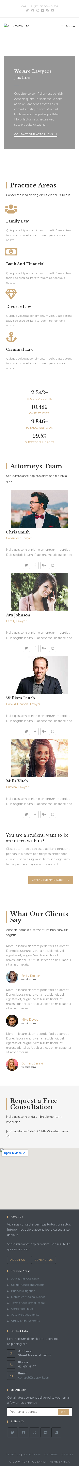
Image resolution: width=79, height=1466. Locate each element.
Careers (51, 1454)
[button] (35, 135)
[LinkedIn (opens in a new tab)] (42, 10)
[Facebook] (35, 565)
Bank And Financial (25, 264)
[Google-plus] (43, 565)
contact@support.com (34, 1377)
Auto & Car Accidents (25, 1278)
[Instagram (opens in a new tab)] (37, 10)
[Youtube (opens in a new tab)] (52, 10)
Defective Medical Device (28, 1296)
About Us (17, 1259)
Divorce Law (18, 306)
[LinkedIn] (56, 1432)
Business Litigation (23, 1290)
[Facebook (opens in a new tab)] (32, 10)
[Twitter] (26, 565)
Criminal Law (19, 349)
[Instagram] (52, 565)
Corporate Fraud (22, 1308)
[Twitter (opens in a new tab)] (27, 10)
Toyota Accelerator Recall (28, 1302)
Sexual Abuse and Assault (27, 1284)
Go (63, 1411)
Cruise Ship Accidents (25, 1320)
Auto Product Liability (25, 1314)
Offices (67, 1454)
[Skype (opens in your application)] (47, 10)
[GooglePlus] (45, 1432)
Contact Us (43, 1259)
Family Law (17, 221)
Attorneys (32, 1454)
